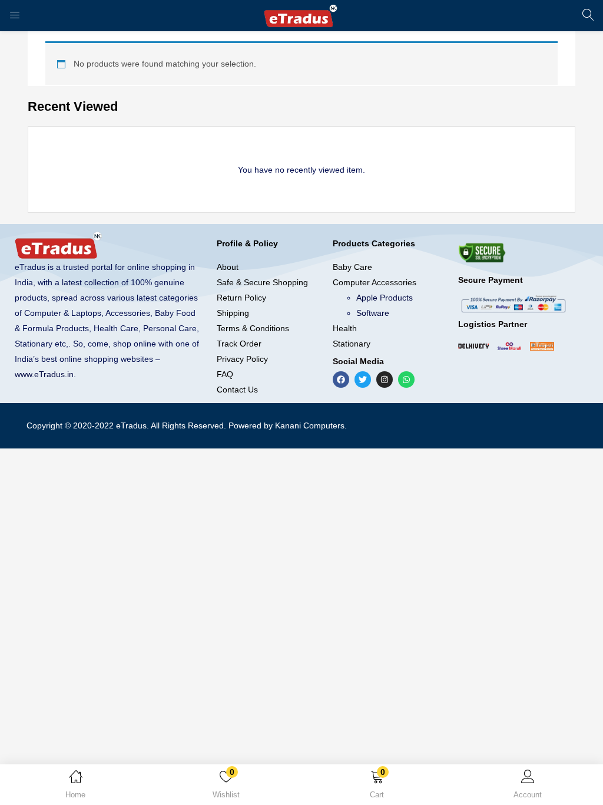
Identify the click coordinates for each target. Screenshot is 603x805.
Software (372, 313)
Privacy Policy (242, 359)
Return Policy (241, 297)
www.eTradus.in (44, 374)
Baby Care (352, 267)
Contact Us (237, 389)
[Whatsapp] (406, 379)
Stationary (351, 343)
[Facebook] (341, 379)
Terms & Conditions (253, 328)
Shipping (233, 313)
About (227, 267)
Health (345, 328)
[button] (377, 787)
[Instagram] (384, 379)
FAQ (225, 374)
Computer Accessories (374, 282)
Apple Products (384, 297)
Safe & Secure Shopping (262, 282)
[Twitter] (362, 379)
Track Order (239, 343)
